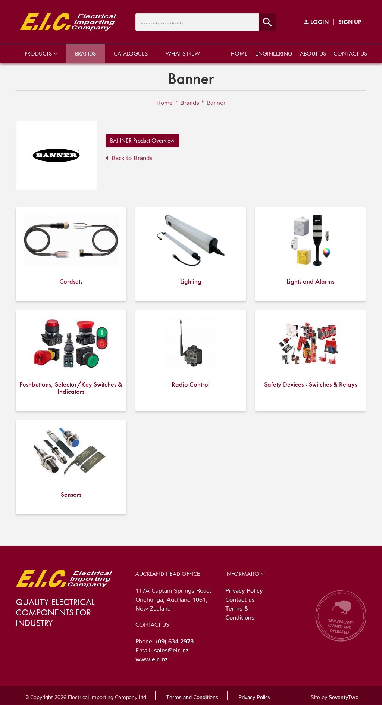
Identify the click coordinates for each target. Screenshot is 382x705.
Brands (85, 53)
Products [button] (39, 53)
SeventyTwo (343, 696)
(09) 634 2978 (175, 639)
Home (239, 53)
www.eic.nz (151, 657)
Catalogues (131, 53)
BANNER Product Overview (142, 140)
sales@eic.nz (171, 648)
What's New (183, 53)
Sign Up (349, 22)
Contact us (350, 53)
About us (313, 53)
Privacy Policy (244, 589)
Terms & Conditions (239, 611)
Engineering (273, 53)
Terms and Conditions (192, 696)
